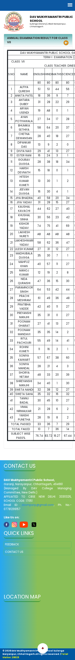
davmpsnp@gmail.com (38, 505)
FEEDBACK (12, 544)
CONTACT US (14, 552)
